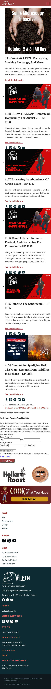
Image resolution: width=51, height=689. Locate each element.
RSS (3, 517)
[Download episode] (6, 147)
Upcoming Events (10, 632)
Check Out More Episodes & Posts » (27, 408)
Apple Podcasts (7, 521)
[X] (9, 541)
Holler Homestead (8, 564)
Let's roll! (7, 460)
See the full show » (14, 142)
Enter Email (4, 445)
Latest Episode (9, 611)
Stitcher (5, 525)
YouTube (5, 528)
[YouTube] (14, 541)
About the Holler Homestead (15, 665)
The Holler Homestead (14, 660)
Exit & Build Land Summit (14, 645)
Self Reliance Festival (12, 642)
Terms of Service (23, 684)
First (1, 440)
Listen (5, 606)
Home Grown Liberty (9, 556)
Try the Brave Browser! (10, 552)
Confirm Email (30, 445)
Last (21, 440)
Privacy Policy (5, 456)
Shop (4, 655)
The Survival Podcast (9, 560)
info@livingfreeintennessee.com (16, 591)
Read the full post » (14, 80)
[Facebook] (4, 541)
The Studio (7, 668)
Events (6, 627)
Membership (8, 650)
